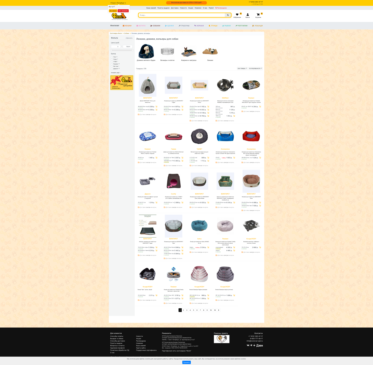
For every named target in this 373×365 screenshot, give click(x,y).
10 (211, 310)
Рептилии (242, 26)
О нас (205, 8)
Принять (186, 362)
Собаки (156, 26)
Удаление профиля (117, 348)
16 (215, 310)
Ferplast (115, 64)
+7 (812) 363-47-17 (255, 336)
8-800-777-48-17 (256, 339)
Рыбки (228, 26)
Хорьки (200, 26)
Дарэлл (115, 68)
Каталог (115, 26)
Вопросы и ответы (117, 346)
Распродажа (222, 8)
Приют (211, 8)
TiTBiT (115, 61)
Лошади (259, 26)
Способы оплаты (116, 336)
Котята (142, 26)
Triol (114, 57)
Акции (190, 8)
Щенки (170, 26)
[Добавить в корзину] (156, 107)
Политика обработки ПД (119, 350)
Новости (183, 8)
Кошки (128, 26)
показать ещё (115, 72)
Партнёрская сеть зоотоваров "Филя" (176, 351)
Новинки (198, 8)
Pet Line (115, 66)
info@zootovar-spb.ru (255, 341)
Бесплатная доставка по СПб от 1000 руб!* (186, 2)
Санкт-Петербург (118, 3)
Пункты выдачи (163, 8)
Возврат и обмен (116, 339)
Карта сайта (141, 348)
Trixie (114, 59)
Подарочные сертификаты (146, 350)
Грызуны (185, 26)
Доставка (174, 8)
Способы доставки (117, 341)
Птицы (214, 26)
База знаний (151, 8)
